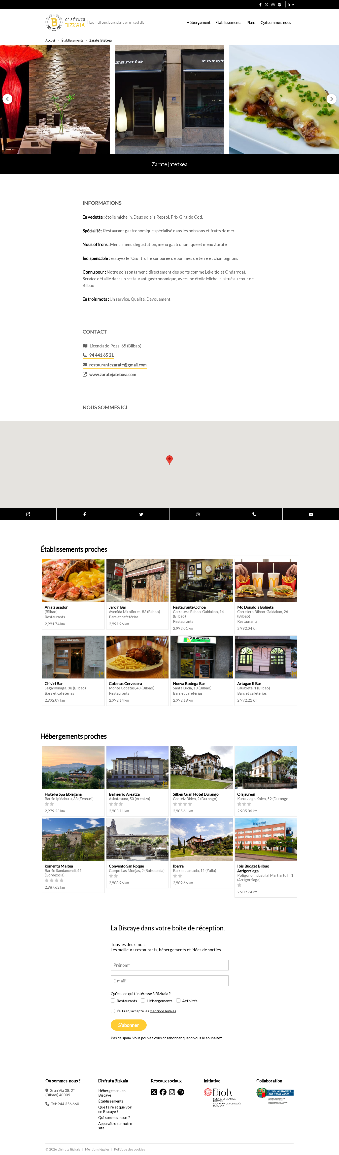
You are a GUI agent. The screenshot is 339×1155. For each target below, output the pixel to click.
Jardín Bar (117, 607)
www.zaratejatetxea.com (112, 374)
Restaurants (127, 1000)
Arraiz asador (56, 607)
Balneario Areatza (124, 794)
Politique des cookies (129, 1149)
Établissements (228, 22)
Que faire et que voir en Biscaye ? (115, 1109)
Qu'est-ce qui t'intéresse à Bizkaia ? (141, 993)
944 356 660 (68, 1104)
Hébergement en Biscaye (112, 1092)
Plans (251, 22)
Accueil (50, 40)
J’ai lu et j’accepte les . (147, 1011)
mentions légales (163, 1011)
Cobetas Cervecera (125, 683)
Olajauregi (246, 794)
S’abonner (128, 1025)
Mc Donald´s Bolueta (255, 607)
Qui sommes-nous (276, 22)
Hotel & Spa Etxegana (63, 794)
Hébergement (198, 22)
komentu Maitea (59, 866)
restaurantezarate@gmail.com (118, 364)
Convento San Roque (126, 866)
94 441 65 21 (101, 355)
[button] (7, 99)
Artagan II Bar (249, 683)
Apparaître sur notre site (115, 1125)
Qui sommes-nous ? (114, 1117)
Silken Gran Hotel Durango (196, 794)
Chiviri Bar (54, 683)
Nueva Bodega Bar (189, 683)
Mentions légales (97, 1149)
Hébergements (159, 1000)
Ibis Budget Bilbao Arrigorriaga (253, 868)
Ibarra (178, 866)
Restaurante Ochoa (189, 607)
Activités (190, 1000)
